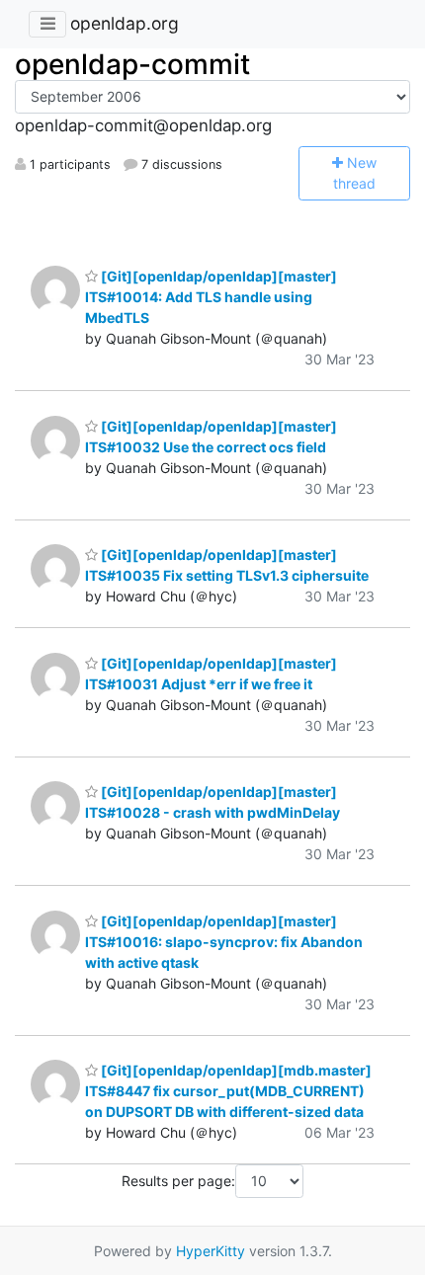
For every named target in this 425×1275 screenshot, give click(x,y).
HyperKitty (210, 1250)
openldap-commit (132, 64)
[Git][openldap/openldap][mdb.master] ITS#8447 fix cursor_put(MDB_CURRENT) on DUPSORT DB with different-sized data (228, 1091)
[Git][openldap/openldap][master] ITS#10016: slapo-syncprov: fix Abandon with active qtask (224, 942)
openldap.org (124, 23)
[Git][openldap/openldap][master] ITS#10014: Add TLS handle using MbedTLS (211, 297)
